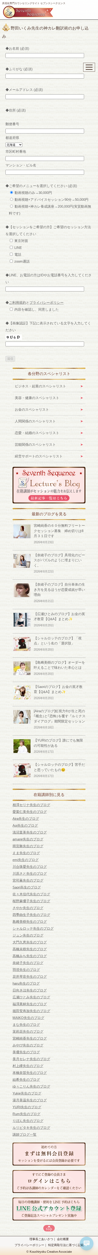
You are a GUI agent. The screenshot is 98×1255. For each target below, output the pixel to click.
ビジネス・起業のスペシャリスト (40, 386)
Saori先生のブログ (27, 887)
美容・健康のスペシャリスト (37, 398)
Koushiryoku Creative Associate (51, 1251)
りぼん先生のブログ (28, 1121)
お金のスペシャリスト (32, 409)
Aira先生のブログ (26, 818)
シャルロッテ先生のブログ (33, 928)
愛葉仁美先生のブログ (30, 812)
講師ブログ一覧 (24, 1134)
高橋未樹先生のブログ (30, 949)
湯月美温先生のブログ (30, 1100)
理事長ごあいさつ (41, 1239)
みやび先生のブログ (28, 1045)
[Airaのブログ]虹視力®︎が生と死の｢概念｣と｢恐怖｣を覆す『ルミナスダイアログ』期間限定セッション (59, 716)
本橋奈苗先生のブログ (30, 1073)
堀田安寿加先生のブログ (31, 1011)
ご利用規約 (17, 302)
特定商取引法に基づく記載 (66, 1245)
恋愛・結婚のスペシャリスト (37, 433)
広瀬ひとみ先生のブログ (31, 997)
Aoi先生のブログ (25, 825)
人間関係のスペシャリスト (35, 421)
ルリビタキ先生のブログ (31, 1128)
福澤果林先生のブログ (30, 1004)
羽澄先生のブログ (26, 970)
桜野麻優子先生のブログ (31, 901)
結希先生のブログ (26, 1079)
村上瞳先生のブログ (28, 1066)
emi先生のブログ (26, 860)
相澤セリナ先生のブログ (31, 805)
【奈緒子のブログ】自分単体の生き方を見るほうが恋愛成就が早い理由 (59, 589)
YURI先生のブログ (27, 1107)
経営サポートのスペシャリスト (39, 456)
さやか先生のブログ (28, 908)
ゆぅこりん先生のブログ (31, 1086)
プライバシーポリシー (46, 302)
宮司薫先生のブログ (28, 880)
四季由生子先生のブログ (31, 915)
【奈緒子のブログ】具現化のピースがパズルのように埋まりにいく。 (59, 560)
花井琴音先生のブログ (30, 976)
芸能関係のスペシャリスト (35, 444)
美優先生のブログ (26, 1052)
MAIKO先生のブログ (28, 1018)
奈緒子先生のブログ (28, 963)
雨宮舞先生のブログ (28, 846)
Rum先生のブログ (26, 1114)
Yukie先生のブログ (27, 1093)
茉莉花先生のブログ (28, 1031)
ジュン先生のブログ (28, 935)
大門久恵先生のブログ (30, 942)
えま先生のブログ (26, 853)
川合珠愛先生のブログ (30, 867)
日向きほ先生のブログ (30, 990)
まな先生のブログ (26, 1025)
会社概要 (63, 1239)
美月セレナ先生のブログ (31, 1059)
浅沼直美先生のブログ (30, 832)
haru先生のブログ (26, 983)
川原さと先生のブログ (30, 873)
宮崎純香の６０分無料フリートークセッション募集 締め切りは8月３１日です (59, 531)
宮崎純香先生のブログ (30, 1038)
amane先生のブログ (28, 839)
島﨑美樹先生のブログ (30, 922)
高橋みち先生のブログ (30, 956)
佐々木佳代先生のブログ (31, 894)
